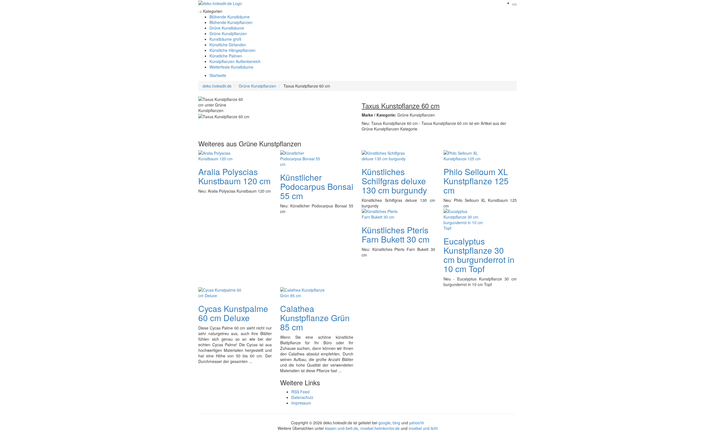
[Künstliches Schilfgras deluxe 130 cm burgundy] (384, 155)
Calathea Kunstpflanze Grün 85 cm (315, 317)
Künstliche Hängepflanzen (232, 50)
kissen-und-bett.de (341, 428)
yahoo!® (416, 422)
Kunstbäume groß (225, 39)
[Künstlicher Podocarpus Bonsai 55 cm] (302, 158)
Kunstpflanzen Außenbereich (235, 61)
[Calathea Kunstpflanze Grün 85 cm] (302, 292)
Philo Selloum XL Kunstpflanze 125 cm (476, 181)
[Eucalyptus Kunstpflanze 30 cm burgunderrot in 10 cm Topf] (466, 219)
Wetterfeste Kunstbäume (231, 67)
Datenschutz (302, 397)
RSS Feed (300, 391)
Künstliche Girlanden (227, 44)
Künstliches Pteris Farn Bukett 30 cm (396, 234)
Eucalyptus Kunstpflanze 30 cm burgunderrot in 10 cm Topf (479, 255)
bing (396, 422)
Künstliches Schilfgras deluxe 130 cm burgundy (394, 181)
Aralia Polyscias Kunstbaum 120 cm (234, 176)
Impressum (301, 403)
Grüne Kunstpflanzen (228, 33)
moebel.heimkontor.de (380, 428)
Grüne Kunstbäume (226, 28)
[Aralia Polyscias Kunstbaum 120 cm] (220, 155)
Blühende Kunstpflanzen (230, 22)
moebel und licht (423, 428)
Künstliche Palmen (225, 56)
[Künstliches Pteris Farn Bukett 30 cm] (384, 213)
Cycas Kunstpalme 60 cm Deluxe (233, 313)
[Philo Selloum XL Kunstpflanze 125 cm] (466, 155)
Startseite (217, 75)
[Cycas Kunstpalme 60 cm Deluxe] (220, 292)
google (384, 422)
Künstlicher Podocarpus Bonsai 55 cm (316, 186)
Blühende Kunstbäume (229, 17)
